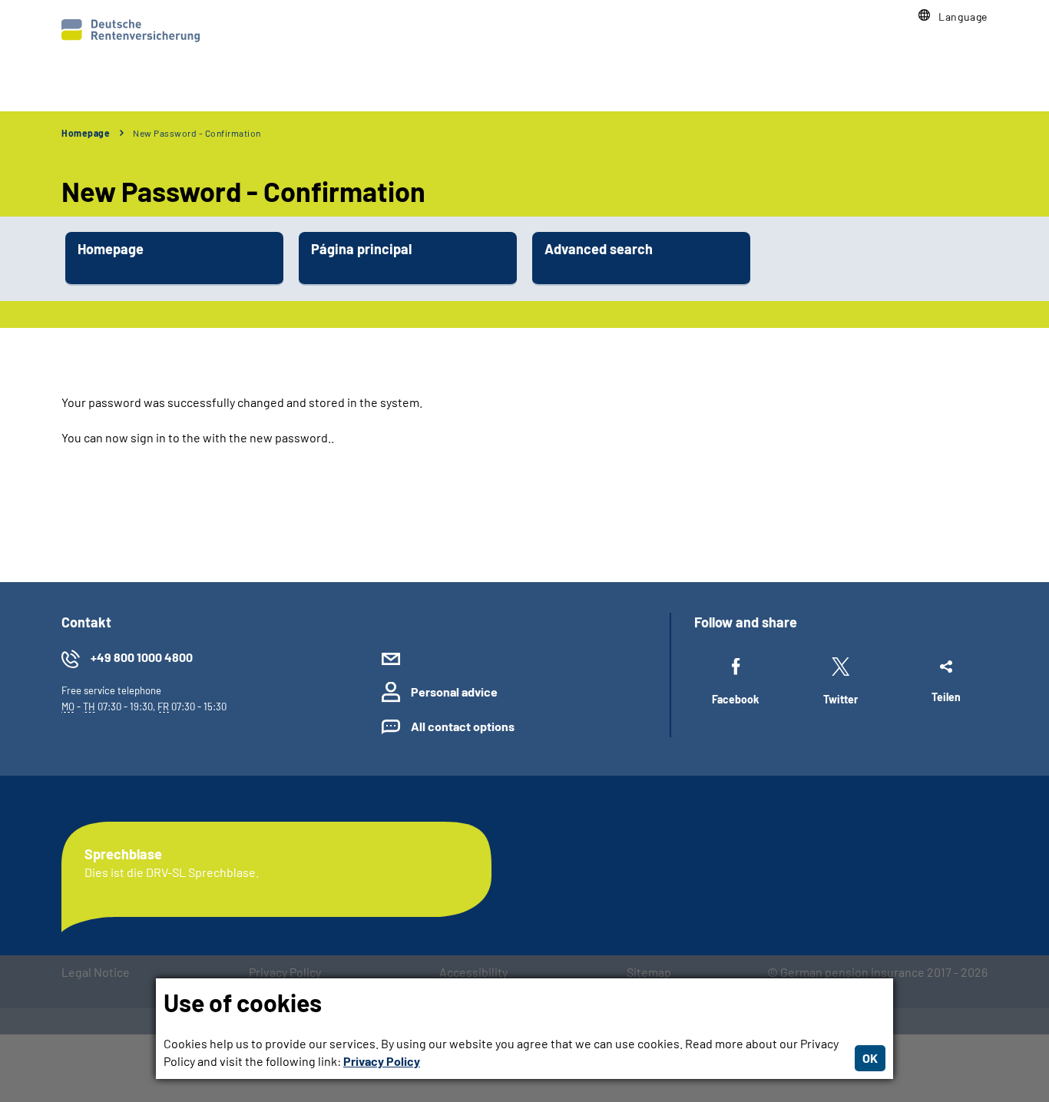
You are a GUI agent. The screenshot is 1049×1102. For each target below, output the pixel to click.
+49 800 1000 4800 (142, 657)
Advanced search (598, 248)
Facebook (735, 699)
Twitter (840, 699)
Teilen (946, 696)
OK (870, 1058)
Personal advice (454, 691)
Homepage (85, 132)
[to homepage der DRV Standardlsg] (130, 30)
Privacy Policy (381, 1061)
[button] (953, 16)
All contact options (463, 726)
